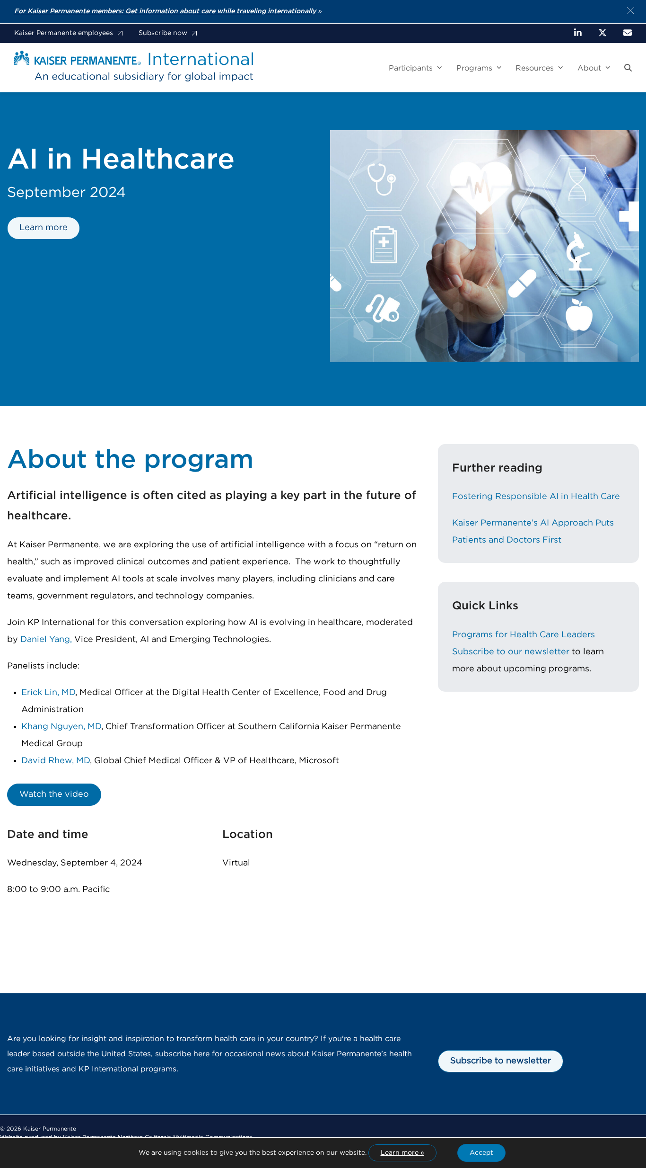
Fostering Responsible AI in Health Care (536, 496)
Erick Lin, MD (48, 692)
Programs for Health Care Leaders (523, 635)
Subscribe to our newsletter (510, 652)
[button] (628, 68)
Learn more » (402, 1153)
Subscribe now (163, 33)
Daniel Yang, (46, 639)
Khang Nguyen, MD (61, 726)
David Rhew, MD (55, 761)
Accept (481, 1153)
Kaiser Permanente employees (63, 33)
